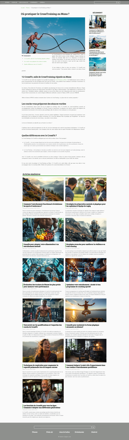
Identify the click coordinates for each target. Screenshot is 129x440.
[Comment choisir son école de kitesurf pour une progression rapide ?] (97, 64)
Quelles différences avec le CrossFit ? (33, 64)
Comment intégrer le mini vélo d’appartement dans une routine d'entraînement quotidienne (85, 366)
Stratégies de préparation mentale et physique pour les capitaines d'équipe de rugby (86, 205)
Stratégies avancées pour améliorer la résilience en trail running (85, 245)
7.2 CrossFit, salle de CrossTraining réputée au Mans (37, 58)
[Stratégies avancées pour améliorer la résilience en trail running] (85, 229)
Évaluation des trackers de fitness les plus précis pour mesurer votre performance (42, 285)
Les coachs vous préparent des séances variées (35, 61)
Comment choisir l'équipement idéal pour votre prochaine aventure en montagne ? (97, 53)
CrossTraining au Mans (61, 80)
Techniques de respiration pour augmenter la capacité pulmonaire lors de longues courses (41, 366)
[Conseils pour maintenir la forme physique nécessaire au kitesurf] (85, 310)
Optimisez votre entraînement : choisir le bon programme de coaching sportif (83, 285)
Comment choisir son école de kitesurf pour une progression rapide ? (97, 73)
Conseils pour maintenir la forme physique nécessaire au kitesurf (82, 326)
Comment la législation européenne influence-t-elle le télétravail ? (96, 31)
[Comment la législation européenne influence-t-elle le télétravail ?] (97, 21)
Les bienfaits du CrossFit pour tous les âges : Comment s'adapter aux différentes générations (42, 406)
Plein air (14, 2)
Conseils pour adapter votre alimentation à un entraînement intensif (41, 245)
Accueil (23, 7)
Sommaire (27, 55)
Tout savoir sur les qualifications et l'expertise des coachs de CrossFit (43, 326)
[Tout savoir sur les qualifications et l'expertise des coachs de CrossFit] (43, 310)
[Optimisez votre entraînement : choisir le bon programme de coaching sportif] (85, 270)
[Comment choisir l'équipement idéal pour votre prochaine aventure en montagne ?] (97, 42)
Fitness (7, 2)
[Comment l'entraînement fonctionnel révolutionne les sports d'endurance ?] (43, 189)
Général (42, 2)
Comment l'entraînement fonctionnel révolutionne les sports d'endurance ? (43, 205)
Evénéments (33, 2)
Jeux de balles (23, 2)
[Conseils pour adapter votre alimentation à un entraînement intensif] (43, 229)
